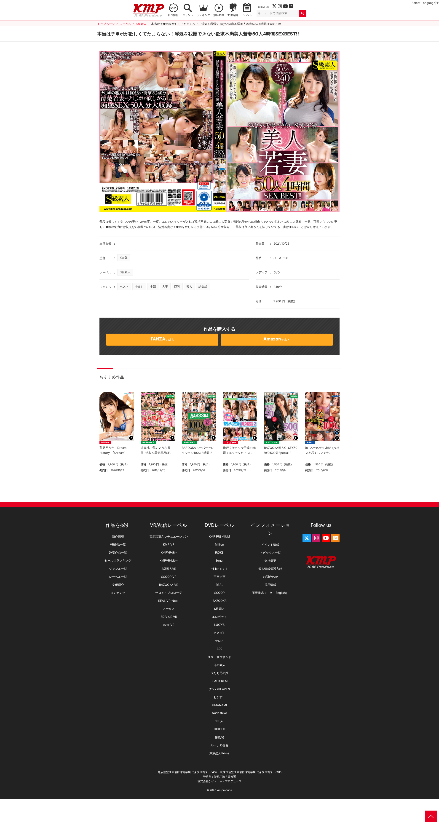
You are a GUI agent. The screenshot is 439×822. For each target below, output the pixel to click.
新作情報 (118, 536)
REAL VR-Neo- (168, 600)
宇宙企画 (219, 576)
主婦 (153, 286)
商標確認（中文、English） (270, 592)
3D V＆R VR (169, 617)
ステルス (169, 608)
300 (219, 649)
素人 (189, 286)
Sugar (219, 560)
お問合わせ (270, 576)
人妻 (165, 286)
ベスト (124, 286)
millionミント (219, 568)
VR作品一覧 (118, 544)
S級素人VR (168, 568)
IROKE (219, 552)
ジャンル (187, 15)
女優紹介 (233, 15)
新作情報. (173, 15)
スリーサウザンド (219, 657)
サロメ (219, 641)
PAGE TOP (431, 816)
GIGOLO (219, 729)
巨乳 (177, 286)
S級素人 (125, 272)
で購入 (162, 339)
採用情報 (270, 584)
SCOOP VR (168, 576)
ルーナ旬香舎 (219, 745)
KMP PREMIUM (219, 536)
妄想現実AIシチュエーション (169, 536)
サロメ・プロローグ (168, 592)
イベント (246, 15)
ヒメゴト (219, 633)
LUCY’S (219, 625)
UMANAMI (219, 705)
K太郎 (124, 258)
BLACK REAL (219, 681)
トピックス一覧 (270, 552)
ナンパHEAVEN (219, 689)
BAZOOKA (148, 442)
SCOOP (219, 592)
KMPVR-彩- (169, 552)
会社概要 (270, 560)
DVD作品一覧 (118, 552)
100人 (219, 721)
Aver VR (168, 625)
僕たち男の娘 (219, 673)
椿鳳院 (219, 737)
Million (105, 442)
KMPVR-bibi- (169, 560)
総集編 (202, 286)
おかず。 (219, 697)
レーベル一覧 (118, 576)
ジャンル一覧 (118, 568)
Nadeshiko (219, 713)
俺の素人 (219, 665)
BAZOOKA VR (168, 584)
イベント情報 (270, 544)
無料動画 (218, 15)
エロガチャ (230, 442)
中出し (139, 286)
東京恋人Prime (219, 753)
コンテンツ (117, 592)
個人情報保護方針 (270, 568)
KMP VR (168, 544)
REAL (310, 442)
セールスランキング (117, 560)
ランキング (203, 15)
